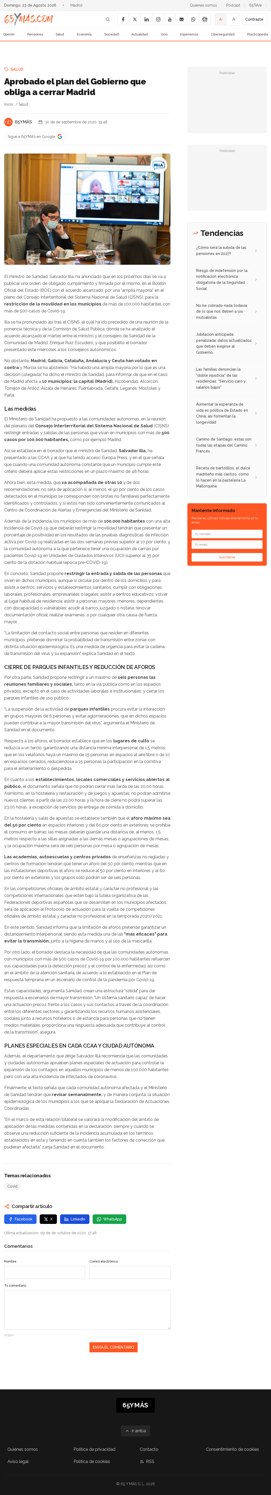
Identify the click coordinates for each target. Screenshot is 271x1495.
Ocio (164, 34)
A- (221, 19)
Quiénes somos (203, 5)
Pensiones (35, 34)
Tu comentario (15, 1285)
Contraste (254, 19)
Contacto (149, 1449)
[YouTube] (169, 19)
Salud (60, 34)
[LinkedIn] (146, 19)
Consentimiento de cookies (232, 1449)
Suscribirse (227, 557)
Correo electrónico (103, 1261)
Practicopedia (257, 34)
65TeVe (255, 5)
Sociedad (111, 34)
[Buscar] (107, 19)
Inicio (8, 104)
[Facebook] (123, 19)
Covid (12, 1186)
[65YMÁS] (8, 122)
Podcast (233, 5)
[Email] (181, 19)
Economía (84, 34)
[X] (135, 19)
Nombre (10, 1261)
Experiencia (189, 34)
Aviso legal (18, 1461)
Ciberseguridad (222, 34)
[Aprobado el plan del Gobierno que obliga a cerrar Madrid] (158, 165)
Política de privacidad (94, 1449)
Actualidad (140, 34)
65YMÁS (23, 121)
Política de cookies (92, 1461)
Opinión (9, 34)
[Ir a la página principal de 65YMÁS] (28, 19)
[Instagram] (158, 19)
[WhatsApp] (193, 19)
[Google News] (204, 19)
